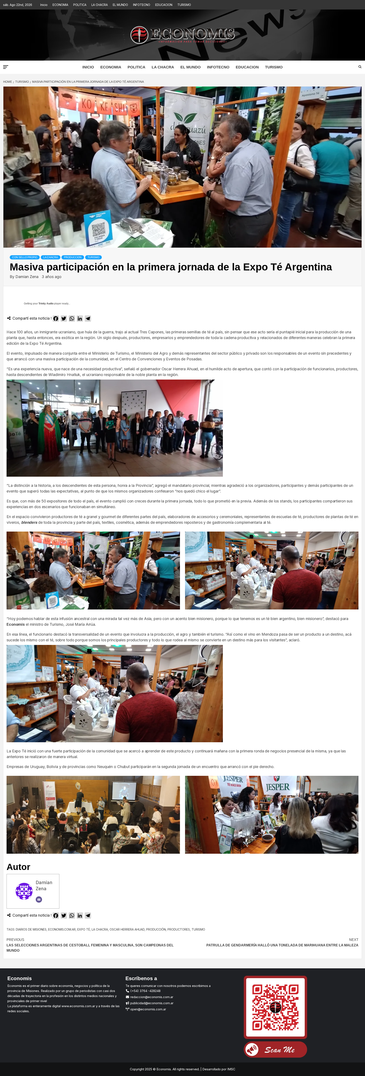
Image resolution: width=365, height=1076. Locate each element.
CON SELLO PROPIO (24, 257)
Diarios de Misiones (31, 929)
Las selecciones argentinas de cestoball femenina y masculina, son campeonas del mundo (90, 945)
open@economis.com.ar (147, 1009)
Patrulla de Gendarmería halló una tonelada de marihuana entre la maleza (282, 942)
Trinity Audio (45, 303)
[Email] (39, 899)
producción (156, 929)
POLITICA (79, 5)
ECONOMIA (60, 5)
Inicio (44, 5)
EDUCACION (163, 5)
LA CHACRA (99, 5)
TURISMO (184, 5)
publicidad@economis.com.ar (151, 1003)
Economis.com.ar (62, 929)
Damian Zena (27, 276)
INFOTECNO (141, 5)
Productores (179, 929)
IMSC (230, 1069)
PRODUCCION (73, 257)
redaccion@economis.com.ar (151, 997)
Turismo (198, 929)
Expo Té (83, 929)
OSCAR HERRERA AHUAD (127, 929)
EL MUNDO (120, 5)
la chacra (100, 929)
